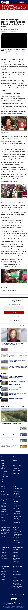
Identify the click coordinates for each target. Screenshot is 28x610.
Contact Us (15, 532)
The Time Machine (17, 516)
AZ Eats (14, 503)
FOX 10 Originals (15, 500)
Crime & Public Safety (6, 462)
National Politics (16, 494)
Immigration (3, 469)
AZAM (2, 460)
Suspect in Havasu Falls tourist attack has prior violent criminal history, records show (17, 383)
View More (23, 326)
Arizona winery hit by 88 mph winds (11, 423)
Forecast (15, 458)
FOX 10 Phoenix (11, 29)
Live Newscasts (4, 551)
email (20, 595)
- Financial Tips (4, 496)
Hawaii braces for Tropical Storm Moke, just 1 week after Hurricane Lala (9, 427)
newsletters (23, 595)
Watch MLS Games (17, 587)
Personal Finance (5, 494)
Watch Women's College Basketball (17, 584)
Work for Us (15, 544)
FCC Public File (16, 537)
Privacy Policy (15, 319)
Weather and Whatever (16, 520)
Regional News (5, 527)
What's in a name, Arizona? (17, 523)
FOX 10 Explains (4, 463)
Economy (3, 490)
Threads (3, 576)
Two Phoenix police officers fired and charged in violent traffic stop (9, 433)
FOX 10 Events (16, 551)
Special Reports (4, 519)
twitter (7, 595)
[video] (14, 415)
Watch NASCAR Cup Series (17, 576)
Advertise (15, 529)
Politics (15, 486)
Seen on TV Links (5, 478)
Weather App (16, 468)
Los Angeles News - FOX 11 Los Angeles (5, 530)
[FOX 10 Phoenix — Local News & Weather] (5, 2)
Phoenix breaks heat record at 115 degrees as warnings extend (8, 446)
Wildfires (15, 463)
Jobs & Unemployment (4, 492)
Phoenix (16, 29)
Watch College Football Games (16, 572)
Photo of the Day (17, 561)
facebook (5, 595)
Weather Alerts (16, 467)
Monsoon (15, 460)
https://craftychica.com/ (9, 290)
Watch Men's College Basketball (17, 581)
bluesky (18, 595)
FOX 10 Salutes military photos (16, 556)
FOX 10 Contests (16, 549)
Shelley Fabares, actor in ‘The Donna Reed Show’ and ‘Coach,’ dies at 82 (12, 343)
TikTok (2, 570)
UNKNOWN (15, 518)
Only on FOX (4, 500)
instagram (10, 595)
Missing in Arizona (5, 514)
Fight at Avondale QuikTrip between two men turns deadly (18, 361)
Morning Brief (4, 473)
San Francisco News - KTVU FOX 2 (6, 532)
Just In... (3, 326)
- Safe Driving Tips (5, 482)
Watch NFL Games (17, 570)
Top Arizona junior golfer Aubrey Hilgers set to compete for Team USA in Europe (18, 367)
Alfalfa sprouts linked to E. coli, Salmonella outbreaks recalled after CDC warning (18, 355)
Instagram (3, 571)
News (2, 457)
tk (15, 595)
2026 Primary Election (17, 488)
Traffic (2, 481)
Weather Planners (17, 465)
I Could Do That (16, 513)
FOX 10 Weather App (5, 560)
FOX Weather (16, 473)
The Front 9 (15, 510)
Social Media (5, 566)
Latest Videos (5, 406)
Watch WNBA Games (17, 586)
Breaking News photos (16, 559)
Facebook (3, 573)
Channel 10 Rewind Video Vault (5, 505)
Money (3, 486)
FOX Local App (4, 558)
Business (3, 488)
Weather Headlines (17, 462)
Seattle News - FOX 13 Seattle (5, 535)
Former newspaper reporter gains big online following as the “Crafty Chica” (13, 50)
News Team (15, 539)
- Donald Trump (16, 496)
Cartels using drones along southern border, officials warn (9, 439)
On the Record (16, 515)
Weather (15, 457)
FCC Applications (16, 535)
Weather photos (16, 562)
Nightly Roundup (4, 474)
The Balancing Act (17, 505)
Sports (2, 479)
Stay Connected (18, 547)
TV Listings (15, 540)
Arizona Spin (4, 501)
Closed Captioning (17, 531)
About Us (16, 527)
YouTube (3, 568)
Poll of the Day (4, 476)
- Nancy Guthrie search (4, 516)
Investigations (4, 511)
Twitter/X (3, 574)
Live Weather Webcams (4, 553)
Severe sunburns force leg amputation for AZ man (17, 348)
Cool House (3, 508)
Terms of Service (15, 320)
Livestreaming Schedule (4, 556)
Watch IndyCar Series (17, 578)
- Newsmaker (16, 493)
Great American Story (17, 511)
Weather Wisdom (17, 471)
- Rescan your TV (16, 542)
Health (2, 465)
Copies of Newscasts (17, 534)
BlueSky (3, 578)
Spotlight (3, 520)
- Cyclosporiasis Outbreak (4, 467)
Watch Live (21, 2)
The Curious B (16, 506)
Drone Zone (3, 509)
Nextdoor (3, 579)
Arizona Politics (16, 491)
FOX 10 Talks (16, 508)
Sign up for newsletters (15, 553)
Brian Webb (5, 29)
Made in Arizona (4, 512)
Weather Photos (16, 470)
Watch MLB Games (17, 574)
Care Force (3, 503)
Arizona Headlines (5, 458)
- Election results (16, 490)
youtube (13, 595)
